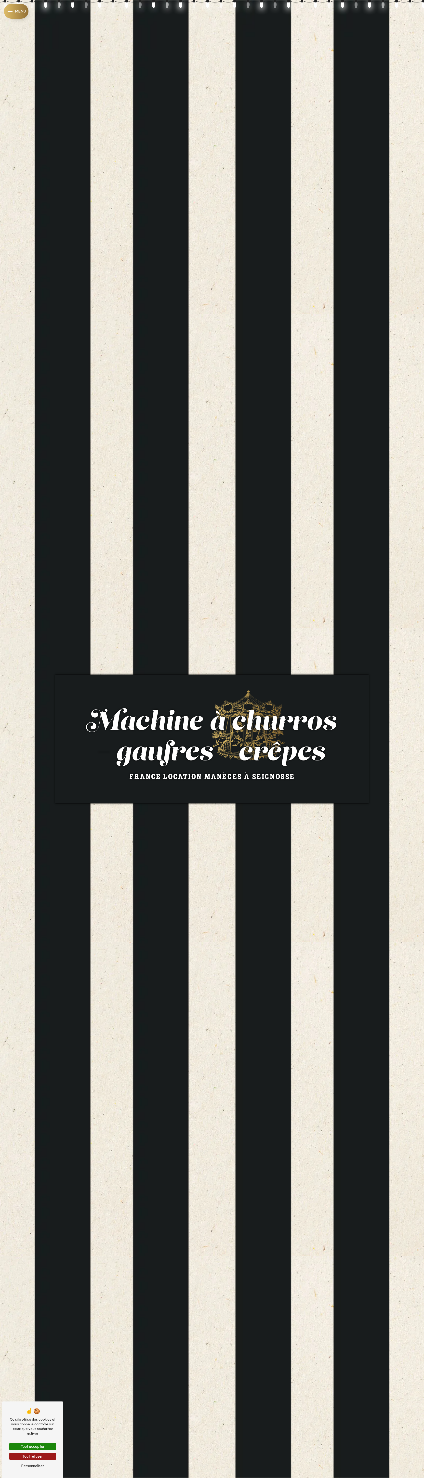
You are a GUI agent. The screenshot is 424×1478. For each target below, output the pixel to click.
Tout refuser (32, 1456)
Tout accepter (33, 1446)
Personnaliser (32, 1465)
